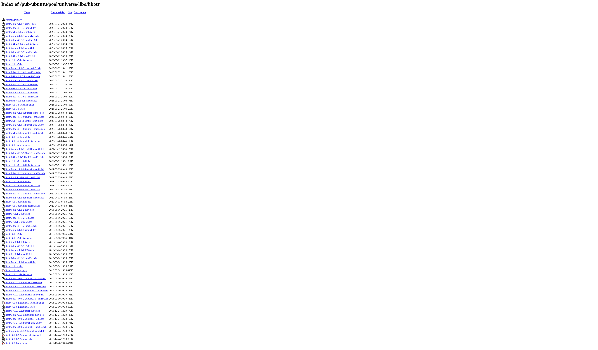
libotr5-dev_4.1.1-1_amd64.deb (21, 258)
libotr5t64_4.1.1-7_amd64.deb (20, 56)
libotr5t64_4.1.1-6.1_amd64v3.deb (22, 76)
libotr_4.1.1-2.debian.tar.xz (18, 238)
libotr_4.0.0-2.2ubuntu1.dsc (19, 339)
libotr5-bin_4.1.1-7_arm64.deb (20, 24)
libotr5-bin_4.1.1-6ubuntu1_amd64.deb (24, 125)
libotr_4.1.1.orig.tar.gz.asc (18, 145)
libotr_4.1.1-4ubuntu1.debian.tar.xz (22, 185)
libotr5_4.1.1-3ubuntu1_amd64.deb (22, 189)
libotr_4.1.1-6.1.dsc (15, 108)
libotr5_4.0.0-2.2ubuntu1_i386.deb (22, 310)
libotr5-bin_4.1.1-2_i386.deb (19, 209)
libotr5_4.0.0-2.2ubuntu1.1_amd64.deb (24, 294)
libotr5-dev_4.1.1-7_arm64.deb (20, 28)
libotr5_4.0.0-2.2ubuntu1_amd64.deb (23, 323)
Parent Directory (13, 19)
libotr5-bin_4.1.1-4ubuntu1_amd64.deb (24, 169)
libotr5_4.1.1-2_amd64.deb (18, 222)
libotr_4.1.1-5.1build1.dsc (18, 161)
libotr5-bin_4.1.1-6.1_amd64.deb (21, 92)
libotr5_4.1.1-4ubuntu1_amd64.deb (22, 177)
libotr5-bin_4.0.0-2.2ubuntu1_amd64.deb (25, 331)
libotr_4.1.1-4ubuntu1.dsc (18, 181)
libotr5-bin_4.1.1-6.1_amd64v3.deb (22, 68)
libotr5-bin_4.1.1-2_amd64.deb (20, 230)
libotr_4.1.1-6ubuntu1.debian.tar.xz (22, 141)
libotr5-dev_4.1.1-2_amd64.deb (21, 226)
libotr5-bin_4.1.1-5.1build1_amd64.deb (24, 149)
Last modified (58, 12)
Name (27, 12)
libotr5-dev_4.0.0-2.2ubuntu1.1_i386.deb (25, 278)
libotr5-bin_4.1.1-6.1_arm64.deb (21, 80)
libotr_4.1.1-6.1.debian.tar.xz (19, 104)
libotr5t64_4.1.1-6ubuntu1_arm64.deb (24, 121)
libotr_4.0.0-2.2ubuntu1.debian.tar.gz (23, 335)
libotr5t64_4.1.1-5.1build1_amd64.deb (24, 157)
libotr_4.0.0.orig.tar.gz (16, 343)
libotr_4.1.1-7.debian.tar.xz (18, 60)
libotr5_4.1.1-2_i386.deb (17, 213)
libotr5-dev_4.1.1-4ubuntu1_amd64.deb (25, 173)
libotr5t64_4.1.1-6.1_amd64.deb (21, 100)
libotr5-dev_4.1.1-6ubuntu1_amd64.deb (25, 129)
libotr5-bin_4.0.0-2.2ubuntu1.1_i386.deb (25, 286)
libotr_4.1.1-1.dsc (14, 266)
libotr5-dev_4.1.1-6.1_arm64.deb (21, 84)
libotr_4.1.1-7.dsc (14, 64)
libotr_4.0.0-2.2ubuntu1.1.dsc (20, 306)
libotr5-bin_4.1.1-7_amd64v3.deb (22, 36)
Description (80, 12)
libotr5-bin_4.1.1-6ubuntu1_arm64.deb (24, 112)
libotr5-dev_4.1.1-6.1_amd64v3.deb (23, 72)
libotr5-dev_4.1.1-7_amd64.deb (21, 52)
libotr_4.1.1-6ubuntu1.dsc (18, 137)
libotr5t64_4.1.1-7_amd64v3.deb (21, 44)
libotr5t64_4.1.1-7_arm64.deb (20, 32)
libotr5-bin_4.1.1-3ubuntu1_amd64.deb (24, 197)
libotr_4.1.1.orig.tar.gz (16, 270)
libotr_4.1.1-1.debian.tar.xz (18, 274)
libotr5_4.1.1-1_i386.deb (17, 242)
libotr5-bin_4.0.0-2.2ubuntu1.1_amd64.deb (26, 290)
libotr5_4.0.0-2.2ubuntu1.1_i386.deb (23, 282)
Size (70, 12)
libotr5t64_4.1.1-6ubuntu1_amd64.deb (24, 133)
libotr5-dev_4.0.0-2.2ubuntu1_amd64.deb (26, 327)
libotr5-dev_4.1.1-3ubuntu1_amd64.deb (25, 193)
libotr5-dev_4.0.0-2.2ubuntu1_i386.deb (24, 319)
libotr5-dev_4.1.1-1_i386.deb (19, 246)
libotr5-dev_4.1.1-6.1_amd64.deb (21, 96)
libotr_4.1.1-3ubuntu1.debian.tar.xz (22, 205)
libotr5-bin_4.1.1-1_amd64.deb (20, 262)
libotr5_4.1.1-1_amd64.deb (18, 254)
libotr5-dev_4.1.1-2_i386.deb (19, 217)
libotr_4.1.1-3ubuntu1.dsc (18, 201)
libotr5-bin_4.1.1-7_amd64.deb (20, 48)
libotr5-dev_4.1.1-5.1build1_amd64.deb (25, 153)
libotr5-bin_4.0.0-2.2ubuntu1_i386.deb (24, 314)
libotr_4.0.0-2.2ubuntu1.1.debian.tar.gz (24, 302)
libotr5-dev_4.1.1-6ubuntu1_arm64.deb (24, 116)
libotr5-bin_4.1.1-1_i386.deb (19, 250)
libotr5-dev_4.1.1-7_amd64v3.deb (22, 40)
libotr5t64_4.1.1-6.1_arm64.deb (21, 88)
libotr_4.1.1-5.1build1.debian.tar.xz (22, 165)
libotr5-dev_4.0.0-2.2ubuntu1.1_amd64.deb (26, 298)
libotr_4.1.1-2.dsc (14, 234)
